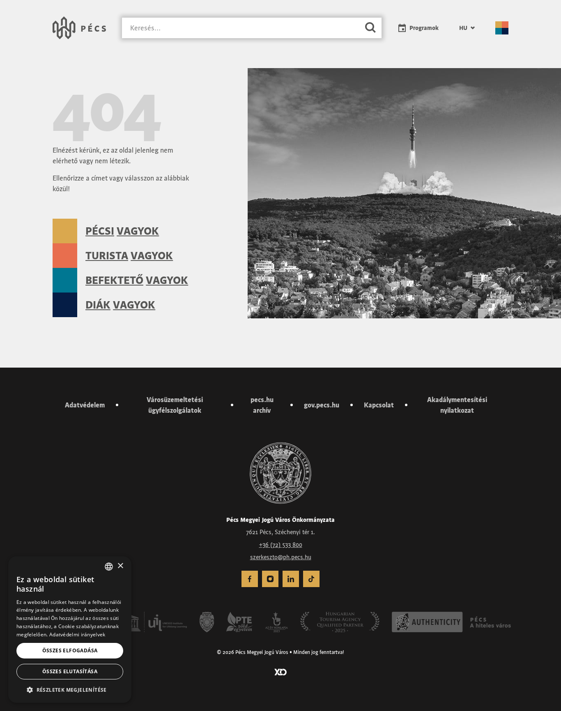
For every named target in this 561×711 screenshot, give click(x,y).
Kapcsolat (379, 405)
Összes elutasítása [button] (69, 671)
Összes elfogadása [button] (70, 650)
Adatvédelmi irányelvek (77, 634)
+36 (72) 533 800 (280, 545)
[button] (69, 690)
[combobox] (109, 566)
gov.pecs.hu (321, 405)
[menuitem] (467, 28)
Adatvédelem (85, 405)
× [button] (120, 566)
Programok (424, 28)
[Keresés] (370, 28)
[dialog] (69, 629)
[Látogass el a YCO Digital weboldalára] (280, 671)
